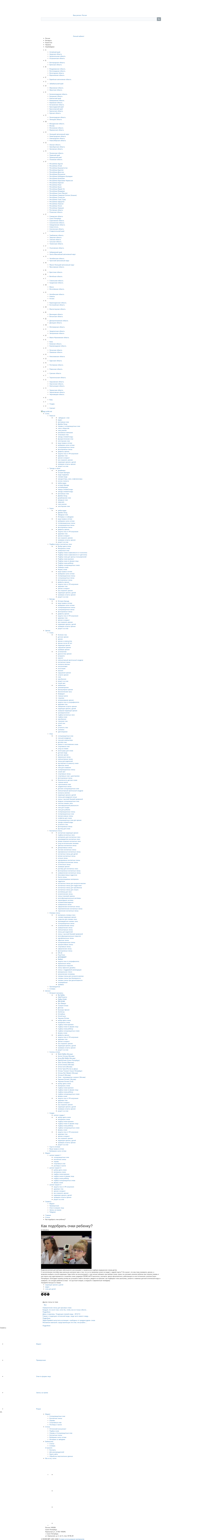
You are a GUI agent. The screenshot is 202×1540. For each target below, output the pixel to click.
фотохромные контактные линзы (69, 871)
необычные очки (63, 550)
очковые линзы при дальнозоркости (70, 980)
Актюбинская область (56, 294)
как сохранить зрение (65, 460)
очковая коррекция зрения (67, 917)
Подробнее (46, 1312)
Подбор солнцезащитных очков (69, 565)
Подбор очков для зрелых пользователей (72, 557)
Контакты (52, 1450)
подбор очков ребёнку (65, 1029)
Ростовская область (56, 210)
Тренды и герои (54, 468)
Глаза (51, 633)
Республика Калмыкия (57, 178)
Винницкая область (56, 314)
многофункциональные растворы (69, 898)
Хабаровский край (55, 252)
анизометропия (63, 687)
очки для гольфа (63, 807)
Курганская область (56, 111)
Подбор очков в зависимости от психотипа (72, 552)
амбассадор (62, 483)
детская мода (62, 753)
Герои (51, 508)
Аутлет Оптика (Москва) (66, 1056)
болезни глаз (62, 635)
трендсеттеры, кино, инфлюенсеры (70, 479)
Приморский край (55, 157)
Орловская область (56, 149)
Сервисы (48, 1201)
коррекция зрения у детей (67, 462)
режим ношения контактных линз (69, 841)
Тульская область (55, 241)
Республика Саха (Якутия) (58, 193)
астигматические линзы (66, 925)
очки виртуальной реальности (68, 805)
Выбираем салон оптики (57, 1151)
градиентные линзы (64, 786)
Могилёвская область (56, 289)
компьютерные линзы (65, 759)
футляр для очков (64, 828)
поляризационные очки (66, 814)
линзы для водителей (65, 761)
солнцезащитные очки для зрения (69, 820)
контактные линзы (64, 662)
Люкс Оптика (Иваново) (66, 1062)
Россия (80, 15)
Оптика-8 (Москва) (64, 1075)
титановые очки (63, 434)
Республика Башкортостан (58, 168)
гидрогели (61, 881)
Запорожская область (56, 333)
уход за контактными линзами (68, 843)
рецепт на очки (63, 466)
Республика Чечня (55, 206)
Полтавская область (56, 365)
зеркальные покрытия (65, 965)
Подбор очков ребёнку (65, 563)
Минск (51, 287)
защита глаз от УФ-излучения (68, 453)
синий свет (61, 683)
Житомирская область (57, 327)
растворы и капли (60, 1166)
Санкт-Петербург (55, 218)
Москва (51, 126)
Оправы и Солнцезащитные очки (60, 1433)
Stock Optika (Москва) (65, 1054)
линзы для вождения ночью (67, 797)
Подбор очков (54, 1431)
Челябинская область (56, 258)
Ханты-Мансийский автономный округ (62, 254)
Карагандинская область (57, 303)
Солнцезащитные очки (57, 1416)
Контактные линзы (55, 831)
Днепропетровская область (58, 321)
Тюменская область (56, 244)
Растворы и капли (55, 1424)
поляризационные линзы (66, 523)
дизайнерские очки (64, 498)
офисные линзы (63, 765)
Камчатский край (55, 98)
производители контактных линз (69, 839)
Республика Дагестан (56, 172)
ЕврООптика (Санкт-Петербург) (69, 1060)
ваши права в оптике (65, 443)
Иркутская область (55, 90)
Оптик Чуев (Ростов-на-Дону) (68, 1069)
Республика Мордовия (57, 191)
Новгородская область (57, 138)
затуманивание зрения (66, 700)
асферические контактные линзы (69, 873)
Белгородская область (57, 62)
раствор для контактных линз (68, 868)
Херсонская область (56, 384)
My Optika (61, 995)
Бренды (52, 599)
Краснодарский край (56, 107)
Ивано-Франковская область (59, 337)
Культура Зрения (63, 1010)
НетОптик (61, 1012)
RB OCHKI (61, 1001)
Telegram (52, 1212)
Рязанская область (55, 212)
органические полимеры (66, 974)
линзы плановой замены (66, 896)
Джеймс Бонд (62, 424)
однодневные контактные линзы (69, 860)
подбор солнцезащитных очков (68, 1031)
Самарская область (56, 216)
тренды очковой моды (65, 437)
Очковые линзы (54, 913)
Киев (51, 342)
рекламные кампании (65, 432)
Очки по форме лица (56, 1208)
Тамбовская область (56, 235)
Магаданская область (56, 124)
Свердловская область (57, 225)
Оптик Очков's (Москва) (66, 1064)
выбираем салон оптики (66, 445)
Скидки (51, 1113)
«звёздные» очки (63, 418)
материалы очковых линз (66, 915)
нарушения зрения (64, 647)
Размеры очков (63, 567)
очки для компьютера (65, 740)
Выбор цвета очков (64, 546)
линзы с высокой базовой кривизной (70, 799)
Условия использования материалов (71, 1539)
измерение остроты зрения (67, 706)
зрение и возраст (64, 458)
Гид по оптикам (54, 1147)
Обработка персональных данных (61, 1456)
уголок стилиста (63, 481)
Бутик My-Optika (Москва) (66, 1058)
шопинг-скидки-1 (59, 1115)
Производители (54, 986)
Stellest (60, 959)
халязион (61, 729)
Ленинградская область (57, 117)
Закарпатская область (57, 331)
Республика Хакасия (56, 204)
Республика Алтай (55, 166)
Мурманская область (56, 130)
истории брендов (64, 472)
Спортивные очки (55, 1422)
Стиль (47, 413)
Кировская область (55, 102)
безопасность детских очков (67, 780)
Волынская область (56, 316)
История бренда (63, 601)
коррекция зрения (64, 645)
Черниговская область (57, 392)
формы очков (62, 1033)
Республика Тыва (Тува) (57, 199)
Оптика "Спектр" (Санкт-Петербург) (70, 1071)
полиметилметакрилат (65, 902)
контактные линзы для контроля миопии (72, 883)
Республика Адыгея (56, 164)
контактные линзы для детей (68, 854)
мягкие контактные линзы (66, 856)
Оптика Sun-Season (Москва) (68, 1073)
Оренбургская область (57, 147)
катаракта (61, 656)
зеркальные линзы (64, 757)
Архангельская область (57, 56)
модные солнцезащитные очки (68, 801)
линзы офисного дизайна (66, 968)
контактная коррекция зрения (68, 833)
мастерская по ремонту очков (68, 763)
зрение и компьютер (65, 641)
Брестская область (55, 272)
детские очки (62, 742)
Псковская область (55, 159)
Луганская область (55, 350)
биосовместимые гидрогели (67, 875)
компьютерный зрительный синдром (70, 660)
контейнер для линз (65, 892)
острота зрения (63, 675)
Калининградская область (58, 94)
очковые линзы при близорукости (69, 978)
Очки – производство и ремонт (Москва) (72, 1077)
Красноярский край (56, 109)
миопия (60, 670)
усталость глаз (63, 727)
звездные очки (63, 500)
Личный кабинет (78, 36)
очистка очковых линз (65, 803)
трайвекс (61, 984)
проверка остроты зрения (67, 464)
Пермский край (54, 155)
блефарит (61, 694)
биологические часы (65, 692)
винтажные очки (63, 422)
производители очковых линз (68, 921)
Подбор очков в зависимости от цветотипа (72, 555)
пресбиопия (62, 679)
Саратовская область (56, 220)
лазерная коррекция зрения (67, 710)
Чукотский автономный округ (59, 260)
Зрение (47, 630)
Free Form (61, 955)
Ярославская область (56, 267)
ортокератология (64, 713)
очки (59, 677)
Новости (52, 416)
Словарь (52, 989)
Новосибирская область (57, 140)
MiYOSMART (62, 957)
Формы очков (62, 569)
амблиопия (62, 685)
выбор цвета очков (64, 1020)
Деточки (60, 1008)
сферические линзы (65, 949)
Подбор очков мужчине (66, 559)
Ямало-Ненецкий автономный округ (61, 265)
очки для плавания (64, 767)
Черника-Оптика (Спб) (65, 1081)
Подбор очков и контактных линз (60, 544)
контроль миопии (64, 664)
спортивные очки (64, 746)
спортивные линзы (64, 774)
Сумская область (55, 373)
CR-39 (60, 953)
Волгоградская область (57, 71)
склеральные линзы (65, 904)
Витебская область (55, 276)
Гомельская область (56, 280)
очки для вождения (64, 738)
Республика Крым (55, 187)
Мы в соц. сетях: (51, 1458)
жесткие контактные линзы (67, 850)
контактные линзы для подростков (69, 885)
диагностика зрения (65, 654)
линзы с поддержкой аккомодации (69, 970)
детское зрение (63, 637)
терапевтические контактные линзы (70, 909)
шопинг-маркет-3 (55, 1185)
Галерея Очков (63, 1005)
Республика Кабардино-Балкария (60, 176)
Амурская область (55, 54)
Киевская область (55, 344)
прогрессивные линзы (65, 816)
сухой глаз (61, 723)
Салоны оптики (54, 1052)
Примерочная (54, 1206)
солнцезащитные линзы (66, 447)
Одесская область (55, 361)
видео (60, 420)
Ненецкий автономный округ (59, 134)
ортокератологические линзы (68, 862)
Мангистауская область (57, 309)
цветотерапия (62, 732)
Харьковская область (56, 382)
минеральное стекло (65, 972)
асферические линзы (65, 927)
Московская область (56, 128)
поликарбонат (63, 982)
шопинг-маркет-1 (55, 1155)
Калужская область (55, 96)
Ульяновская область (56, 248)
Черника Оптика (63, 1018)
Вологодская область (56, 73)
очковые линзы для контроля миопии (71, 976)
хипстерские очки (64, 441)
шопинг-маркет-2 (55, 1168)
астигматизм (62, 651)
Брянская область (55, 65)
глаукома (61, 698)
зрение (60, 639)
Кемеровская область (56, 100)
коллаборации (63, 487)
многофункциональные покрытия (69, 936)
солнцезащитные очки (65, 736)
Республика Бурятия (56, 170)
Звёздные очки (63, 515)
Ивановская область (56, 88)
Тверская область (55, 237)
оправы (56, 1161)
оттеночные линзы (64, 864)
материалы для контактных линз (69, 837)
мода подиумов (63, 475)
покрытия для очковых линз (67, 919)
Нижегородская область (57, 136)
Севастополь (53, 227)
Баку (51, 400)
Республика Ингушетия (57, 174)
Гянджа (51, 404)
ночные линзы (63, 858)
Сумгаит (52, 408)
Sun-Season (62, 1003)
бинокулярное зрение (65, 689)
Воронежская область (56, 75)
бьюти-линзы (62, 877)
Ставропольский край (56, 231)
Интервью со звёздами (66, 517)
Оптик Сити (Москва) (65, 1067)
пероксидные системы (65, 900)
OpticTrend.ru (62, 997)
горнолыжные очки (64, 784)
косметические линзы (65, 894)
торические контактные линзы (68, 911)
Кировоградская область (57, 346)
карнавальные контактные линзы (69, 852)
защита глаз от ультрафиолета (68, 702)
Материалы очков (64, 548)
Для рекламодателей (56, 1452)
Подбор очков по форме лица (68, 561)
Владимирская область (57, 69)
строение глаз (63, 721)
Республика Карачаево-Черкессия (61, 180)
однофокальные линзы (66, 938)
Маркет (47, 1153)
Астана (51, 298)
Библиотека (49, 1441)
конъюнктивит (62, 666)
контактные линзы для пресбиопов (70, 887)
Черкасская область (56, 390)
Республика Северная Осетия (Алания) (63, 195)
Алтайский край (54, 52)
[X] (48, 1294)
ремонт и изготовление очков (68, 744)
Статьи (47, 1427)
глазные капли (63, 696)
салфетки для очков (65, 818)
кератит (60, 658)
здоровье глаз (62, 456)
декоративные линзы (65, 847)
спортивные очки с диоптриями (69, 776)
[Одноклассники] (45, 1294)
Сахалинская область (56, 223)
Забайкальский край (56, 83)
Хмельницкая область (56, 386)
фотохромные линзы (65, 449)
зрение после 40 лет (65, 643)
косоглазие (61, 668)
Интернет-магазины (56, 993)
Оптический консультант (57, 1429)
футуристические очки (65, 439)
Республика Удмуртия (56, 201)
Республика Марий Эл (57, 189)
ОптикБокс (61, 1014)
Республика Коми (55, 185)
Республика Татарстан (57, 197)
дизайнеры (61, 470)
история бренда (63, 485)
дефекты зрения (63, 451)
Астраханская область (57, 58)
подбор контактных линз (66, 715)
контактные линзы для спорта (68, 890)
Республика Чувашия (56, 208)
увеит (60, 725)
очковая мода (62, 477)
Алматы (52, 296)
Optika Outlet (62, 999)
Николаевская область (57, 356)
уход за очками (63, 748)
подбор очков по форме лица (68, 1027)
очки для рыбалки (64, 810)
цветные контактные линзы (67, 845)
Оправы (52, 1420)
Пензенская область (56, 153)
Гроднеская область (56, 283)
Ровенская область (55, 369)
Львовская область (55, 352)
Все (45, 1305)
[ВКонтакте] (42, 1294)
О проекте (48, 1448)
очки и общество (63, 428)
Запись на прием (55, 1210)
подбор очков (62, 717)
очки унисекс (62, 430)
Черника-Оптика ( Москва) (67, 1079)
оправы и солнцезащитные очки (69, 426)
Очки (51, 734)
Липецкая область (55, 119)
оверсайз (61, 502)
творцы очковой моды (65, 489)
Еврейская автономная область (60, 79)
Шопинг (47, 991)
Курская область (55, 113)
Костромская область (56, 105)
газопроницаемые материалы (68, 879)
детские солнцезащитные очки (68, 788)
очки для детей (50, 1289)
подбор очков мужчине (66, 1024)
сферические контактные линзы (69, 906)
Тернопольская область (57, 377)
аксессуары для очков (65, 751)
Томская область (55, 239)
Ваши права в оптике (56, 1149)
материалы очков (64, 1022)
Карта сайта (53, 1454)
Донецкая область (55, 323)
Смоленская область (56, 229)
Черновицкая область (56, 394)
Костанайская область (57, 305)
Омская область (54, 145)
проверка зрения (64, 649)
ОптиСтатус (62, 1016)
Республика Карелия (56, 183)
